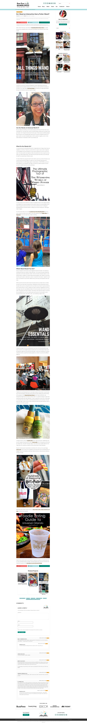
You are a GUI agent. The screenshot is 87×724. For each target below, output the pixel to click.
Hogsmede (18, 214)
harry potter (39, 598)
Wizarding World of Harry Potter (37, 27)
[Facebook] (44, 3)
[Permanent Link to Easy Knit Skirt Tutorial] (33, 585)
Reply (46, 643)
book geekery (22, 598)
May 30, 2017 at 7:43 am (43, 672)
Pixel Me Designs (37, 719)
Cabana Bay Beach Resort (30, 395)
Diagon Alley (44, 213)
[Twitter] (51, 3)
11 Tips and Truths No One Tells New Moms (59, 71)
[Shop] (55, 3)
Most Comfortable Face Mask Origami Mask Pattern (59, 62)
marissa (21, 644)
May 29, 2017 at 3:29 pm (41, 643)
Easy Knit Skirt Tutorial (33, 586)
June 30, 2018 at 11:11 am (42, 680)
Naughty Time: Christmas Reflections (59, 40)
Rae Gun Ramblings (23, 4)
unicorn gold (34, 442)
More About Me (63, 24)
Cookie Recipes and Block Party (59, 49)
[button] (48, 34)
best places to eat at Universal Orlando (34, 563)
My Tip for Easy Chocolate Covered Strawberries (66, 71)
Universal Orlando (30, 88)
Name (19, 621)
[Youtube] (49, 3)
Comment (19, 612)
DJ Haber (19, 681)
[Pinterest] (45, 3)
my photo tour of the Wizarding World (36, 211)
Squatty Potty (30, 440)
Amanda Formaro (21, 673)
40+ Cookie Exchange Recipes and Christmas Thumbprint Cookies (67, 49)
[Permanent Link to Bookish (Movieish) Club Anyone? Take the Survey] (22, 582)
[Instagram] (47, 3)
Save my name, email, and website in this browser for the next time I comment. (30, 629)
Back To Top (70, 719)
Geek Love (33, 598)
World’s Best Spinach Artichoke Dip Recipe (67, 40)
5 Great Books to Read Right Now (44, 594)
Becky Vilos (20, 661)
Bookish (28, 598)
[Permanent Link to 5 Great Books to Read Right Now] (43, 592)
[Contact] (53, 3)
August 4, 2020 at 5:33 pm (41, 690)
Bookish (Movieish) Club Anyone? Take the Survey (22, 584)
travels (44, 598)
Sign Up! (26, 714)
